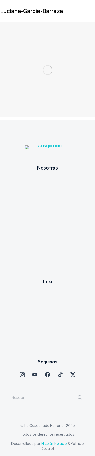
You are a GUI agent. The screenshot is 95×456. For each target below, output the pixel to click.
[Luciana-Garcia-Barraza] (47, 69)
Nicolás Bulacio (54, 443)
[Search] (80, 397)
